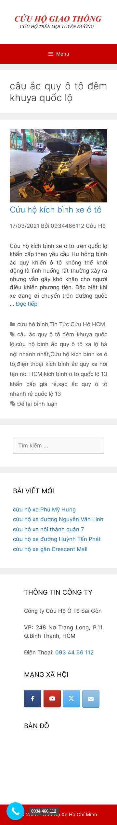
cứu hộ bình (32, 324)
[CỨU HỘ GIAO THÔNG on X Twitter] (71, 698)
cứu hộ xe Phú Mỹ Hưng (44, 509)
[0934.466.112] (15, 811)
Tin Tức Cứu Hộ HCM (77, 324)
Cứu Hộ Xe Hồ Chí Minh (70, 814)
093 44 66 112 (74, 652)
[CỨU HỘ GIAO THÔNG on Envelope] (90, 699)
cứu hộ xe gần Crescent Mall (50, 549)
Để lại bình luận (37, 404)
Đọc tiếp (26, 304)
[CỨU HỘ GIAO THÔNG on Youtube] (52, 698)
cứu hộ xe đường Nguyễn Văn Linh (58, 519)
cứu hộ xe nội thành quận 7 (48, 529)
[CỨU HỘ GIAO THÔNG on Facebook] (32, 698)
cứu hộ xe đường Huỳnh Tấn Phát (57, 539)
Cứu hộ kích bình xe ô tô (56, 209)
